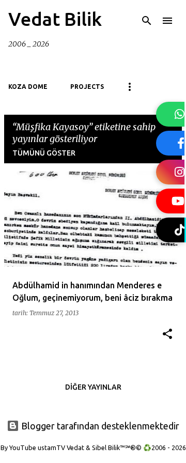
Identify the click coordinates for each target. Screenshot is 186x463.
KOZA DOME (28, 86)
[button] (167, 335)
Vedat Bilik (55, 18)
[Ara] (147, 20)
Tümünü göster (43, 153)
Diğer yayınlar (93, 387)
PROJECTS (87, 86)
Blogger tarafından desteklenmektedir (99, 426)
